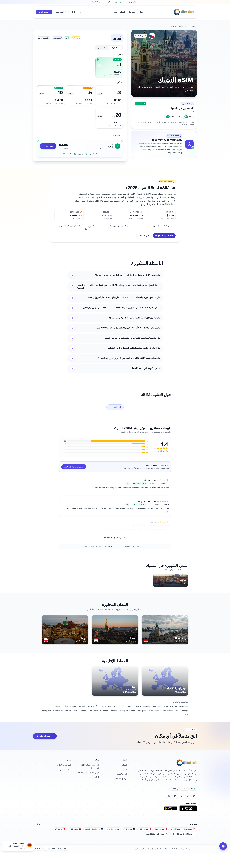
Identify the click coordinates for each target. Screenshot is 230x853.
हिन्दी (97, 706)
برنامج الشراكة (121, 778)
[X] (181, 796)
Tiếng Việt (46, 710)
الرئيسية (194, 26)
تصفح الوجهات (44, 736)
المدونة (124, 769)
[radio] (109, 67)
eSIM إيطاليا (143, 829)
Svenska (82, 710)
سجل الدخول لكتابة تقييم (73, 467)
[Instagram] (188, 796)
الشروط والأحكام (64, 765)
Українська (58, 710)
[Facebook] (175, 796)
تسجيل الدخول (43, 12)
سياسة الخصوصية (64, 769)
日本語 (65, 706)
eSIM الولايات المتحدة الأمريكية (181, 829)
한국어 (58, 706)
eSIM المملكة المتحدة (92, 829)
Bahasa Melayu (181, 710)
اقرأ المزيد (116, 407)
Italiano (73, 706)
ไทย (75, 710)
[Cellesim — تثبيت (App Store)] (188, 808)
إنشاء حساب (60, 12)
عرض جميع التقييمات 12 (113, 537)
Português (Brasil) (127, 710)
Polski (150, 710)
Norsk (158, 710)
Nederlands (168, 710)
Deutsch (157, 706)
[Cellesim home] (183, 12)
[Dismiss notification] (5, 844)
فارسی (120, 706)
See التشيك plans (165, 235)
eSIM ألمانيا (127, 829)
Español (129, 706)
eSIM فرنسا (159, 829)
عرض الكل (38, 824)
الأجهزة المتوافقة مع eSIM (88, 773)
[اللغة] (73, 12)
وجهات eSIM (183, 26)
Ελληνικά (147, 706)
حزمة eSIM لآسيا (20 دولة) (155, 834)
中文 (186, 715)
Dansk (165, 706)
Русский (104, 710)
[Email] (194, 796)
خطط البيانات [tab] (115, 47)
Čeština (173, 706)
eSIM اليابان (111, 829)
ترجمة (165, 491)
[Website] (168, 796)
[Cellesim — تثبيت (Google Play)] (170, 808)
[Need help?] (223, 846)
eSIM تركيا (58, 829)
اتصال (124, 765)
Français (112, 706)
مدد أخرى (116, 135)
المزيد (115, 12)
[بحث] (80, 12)
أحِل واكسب (122, 774)
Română (113, 710)
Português (141, 710)
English (138, 706)
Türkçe (68, 710)
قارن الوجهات (143, 235)
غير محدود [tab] (101, 47)
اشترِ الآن (49, 146)
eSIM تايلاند (74, 829)
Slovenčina (93, 710)
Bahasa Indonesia (86, 706)
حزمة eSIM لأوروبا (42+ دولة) (182, 834)
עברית (104, 706)
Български (183, 706)
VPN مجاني (94, 777)
